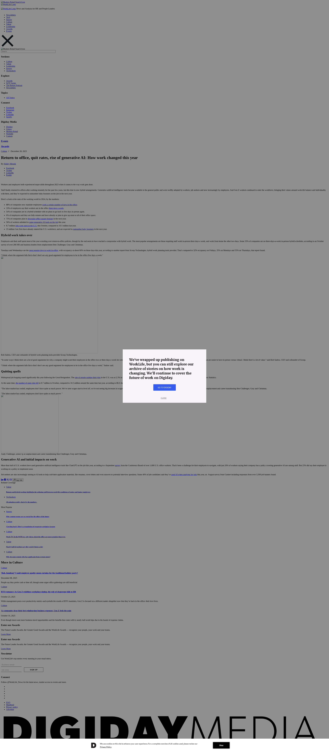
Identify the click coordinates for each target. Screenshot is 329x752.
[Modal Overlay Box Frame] (164, 376)
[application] (164, 745)
